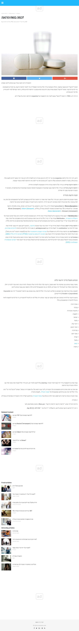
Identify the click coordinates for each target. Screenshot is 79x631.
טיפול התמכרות (37, 396)
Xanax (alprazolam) (54, 211)
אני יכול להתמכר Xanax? (19, 440)
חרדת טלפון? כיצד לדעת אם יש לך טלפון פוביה (25, 502)
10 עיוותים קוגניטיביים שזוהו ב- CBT (22, 511)
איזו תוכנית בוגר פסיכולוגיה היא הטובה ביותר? (25, 539)
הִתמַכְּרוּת (18, 13)
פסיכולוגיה (15, 531)
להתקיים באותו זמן (10, 228)
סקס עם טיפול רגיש (18, 486)
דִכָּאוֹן (76, 343)
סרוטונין (32, 226)
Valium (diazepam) (27, 208)
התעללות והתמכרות (72, 218)
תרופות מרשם (4, 13)
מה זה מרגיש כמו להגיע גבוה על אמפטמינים (24, 448)
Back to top (40, 622)
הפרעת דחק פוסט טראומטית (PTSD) (34, 234)
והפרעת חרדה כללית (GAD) (14, 234)
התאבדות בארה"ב (17, 556)
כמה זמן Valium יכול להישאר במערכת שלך (24, 432)
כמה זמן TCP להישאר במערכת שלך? (22, 415)
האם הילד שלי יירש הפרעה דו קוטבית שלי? (24, 494)
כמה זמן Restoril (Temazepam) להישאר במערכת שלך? (28, 423)
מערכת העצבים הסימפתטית (38, 231)
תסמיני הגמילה (45, 392)
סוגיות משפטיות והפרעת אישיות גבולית (23, 519)
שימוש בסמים (12, 13)
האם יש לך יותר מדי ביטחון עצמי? (21, 547)
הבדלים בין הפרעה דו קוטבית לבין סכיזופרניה (24, 564)
